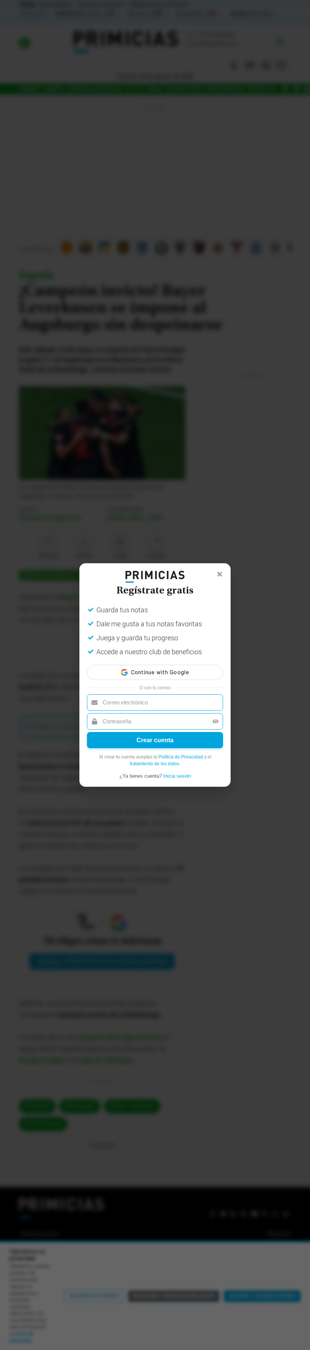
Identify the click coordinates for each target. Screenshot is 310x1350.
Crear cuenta (155, 740)
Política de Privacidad (180, 757)
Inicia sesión (177, 776)
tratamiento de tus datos (154, 763)
